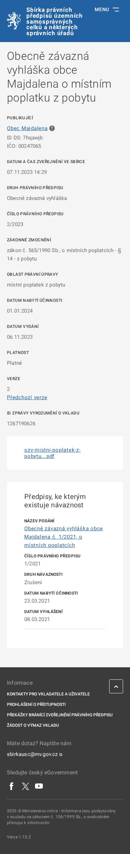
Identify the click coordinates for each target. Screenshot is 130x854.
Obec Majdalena (27, 128)
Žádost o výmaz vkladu (33, 725)
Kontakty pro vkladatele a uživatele (48, 694)
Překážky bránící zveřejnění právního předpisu (60, 714)
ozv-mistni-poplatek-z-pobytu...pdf (52, 453)
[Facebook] (12, 786)
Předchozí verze (27, 397)
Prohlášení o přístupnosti (36, 704)
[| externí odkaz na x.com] (25, 786)
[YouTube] (39, 786)
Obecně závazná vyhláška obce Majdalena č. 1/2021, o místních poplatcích (63, 536)
